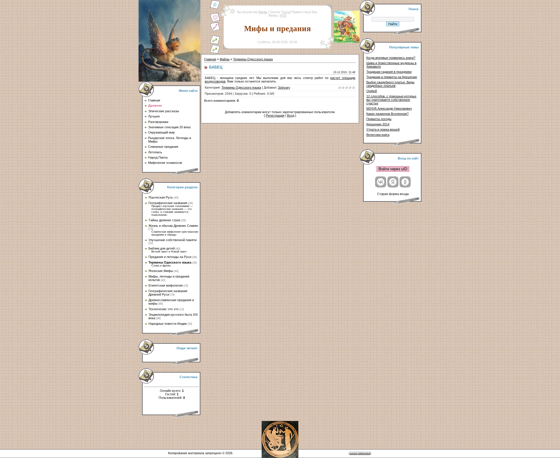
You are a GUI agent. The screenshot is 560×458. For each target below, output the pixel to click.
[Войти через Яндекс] (392, 181)
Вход (290, 115)
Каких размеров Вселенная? (387, 113)
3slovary (284, 87)
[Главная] (215, 8)
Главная (210, 59)
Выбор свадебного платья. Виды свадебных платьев (390, 83)
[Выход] (215, 43)
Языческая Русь (160, 197)
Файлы (225, 59)
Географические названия (167, 203)
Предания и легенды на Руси (169, 257)
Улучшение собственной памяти (172, 240)
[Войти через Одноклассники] (405, 181)
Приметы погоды (378, 119)
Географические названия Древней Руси (167, 292)
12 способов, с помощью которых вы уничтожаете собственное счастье (391, 99)
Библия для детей (161, 248)
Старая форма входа (393, 194)
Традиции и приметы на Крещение (391, 77)
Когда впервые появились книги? (390, 57)
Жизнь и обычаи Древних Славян (173, 225)
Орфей (371, 91)
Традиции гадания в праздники (389, 71)
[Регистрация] (215, 30)
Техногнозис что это (163, 309)
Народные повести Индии (167, 323)
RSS (283, 15)
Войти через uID (393, 169)
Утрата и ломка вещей (383, 129)
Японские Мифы (160, 271)
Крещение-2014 (377, 124)
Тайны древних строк (164, 220)
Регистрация (275, 115)
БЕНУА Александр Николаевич (389, 108)
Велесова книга (377, 134)
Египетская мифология (165, 285)
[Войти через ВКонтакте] (380, 181)
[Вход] (215, 52)
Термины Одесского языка (169, 262)
